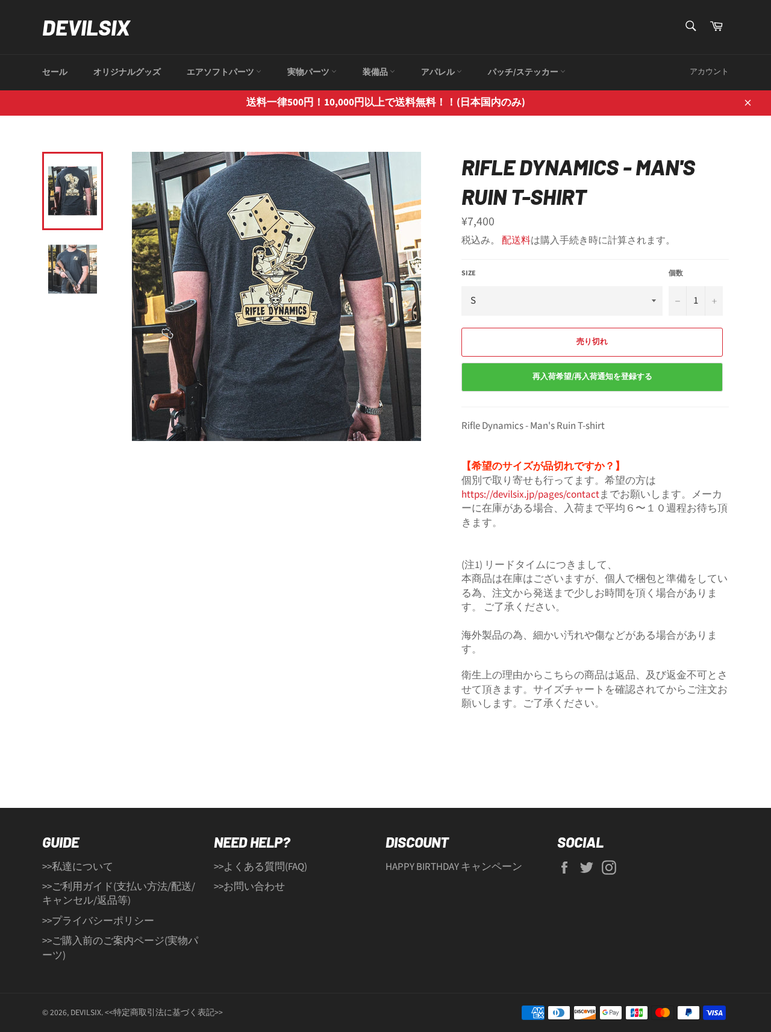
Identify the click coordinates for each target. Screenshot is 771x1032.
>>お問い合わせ (249, 887)
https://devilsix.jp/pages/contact (530, 494)
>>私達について (77, 867)
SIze (468, 273)
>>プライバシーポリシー (98, 921)
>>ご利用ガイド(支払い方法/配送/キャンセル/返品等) (118, 894)
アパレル (439, 72)
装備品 (376, 72)
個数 (676, 273)
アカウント (709, 71)
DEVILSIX (86, 27)
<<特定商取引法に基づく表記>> (164, 1012)
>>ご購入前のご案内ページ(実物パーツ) (120, 948)
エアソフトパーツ (221, 72)
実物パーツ (309, 72)
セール (54, 72)
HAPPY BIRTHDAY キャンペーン (454, 867)
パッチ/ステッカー (524, 72)
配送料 (516, 240)
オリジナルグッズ (127, 72)
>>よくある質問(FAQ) (260, 867)
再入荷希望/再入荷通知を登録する (592, 376)
